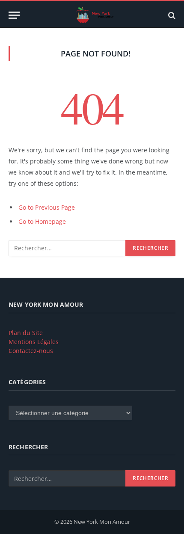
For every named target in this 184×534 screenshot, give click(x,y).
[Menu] (14, 15)
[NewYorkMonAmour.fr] (96, 15)
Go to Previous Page (46, 207)
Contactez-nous (31, 351)
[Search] (170, 15)
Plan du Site (26, 333)
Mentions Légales (34, 342)
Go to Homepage (42, 221)
